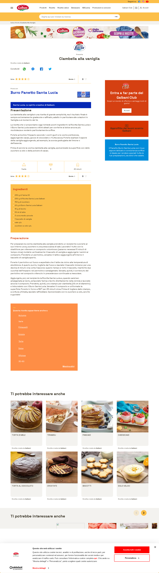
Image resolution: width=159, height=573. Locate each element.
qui (95, 558)
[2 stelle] (19, 79)
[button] (144, 513)
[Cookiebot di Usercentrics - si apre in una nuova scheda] (16, 568)
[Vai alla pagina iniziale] (23, 7)
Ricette (52, 8)
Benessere (75, 8)
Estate (22, 334)
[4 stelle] (25, 79)
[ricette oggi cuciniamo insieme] (79, 32)
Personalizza (130, 558)
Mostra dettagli (39, 568)
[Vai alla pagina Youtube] (147, 1)
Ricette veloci (63, 8)
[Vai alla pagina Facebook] (139, 1)
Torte (21, 341)
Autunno (22, 315)
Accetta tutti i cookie (132, 550)
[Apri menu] (12, 8)
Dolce (21, 348)
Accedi (127, 110)
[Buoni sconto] (137, 7)
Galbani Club (127, 8)
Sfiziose (22, 355)
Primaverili (23, 327)
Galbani (13, 23)
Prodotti (43, 8)
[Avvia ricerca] (114, 16)
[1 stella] (16, 79)
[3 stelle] (22, 79)
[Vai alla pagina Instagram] (143, 1)
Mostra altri (68, 366)
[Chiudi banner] (155, 547)
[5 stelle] (28, 79)
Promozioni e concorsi (101, 8)
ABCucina (86, 8)
